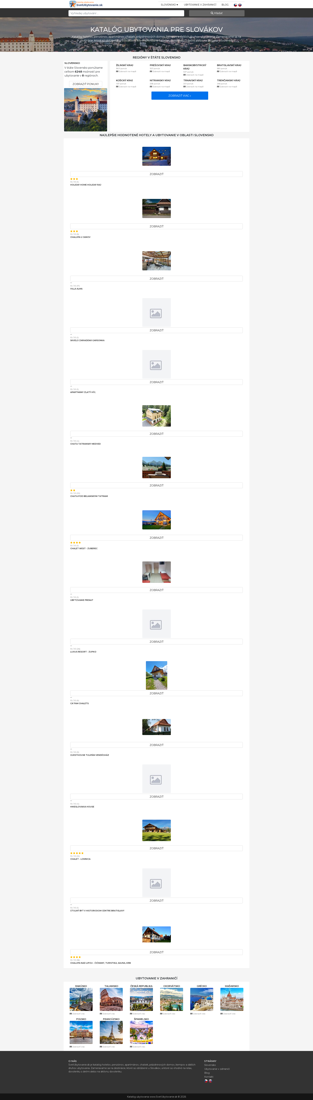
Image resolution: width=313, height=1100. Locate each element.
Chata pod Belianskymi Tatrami (89, 496)
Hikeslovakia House (82, 806)
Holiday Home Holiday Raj (85, 185)
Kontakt (208, 1076)
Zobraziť (157, 174)
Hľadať (218, 13)
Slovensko (72, 63)
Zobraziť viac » (179, 95)
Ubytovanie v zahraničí (200, 4)
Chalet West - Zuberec (83, 548)
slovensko (169, 4)
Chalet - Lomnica (80, 859)
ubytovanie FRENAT (81, 600)
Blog (225, 4)
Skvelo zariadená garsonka (87, 340)
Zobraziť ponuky (86, 84)
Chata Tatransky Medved (85, 444)
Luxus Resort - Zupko (83, 652)
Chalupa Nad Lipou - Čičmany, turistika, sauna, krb (100, 963)
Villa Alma (76, 289)
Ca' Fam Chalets (79, 703)
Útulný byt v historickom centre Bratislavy (97, 910)
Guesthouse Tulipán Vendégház (89, 755)
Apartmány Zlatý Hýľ (83, 392)
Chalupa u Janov (80, 237)
